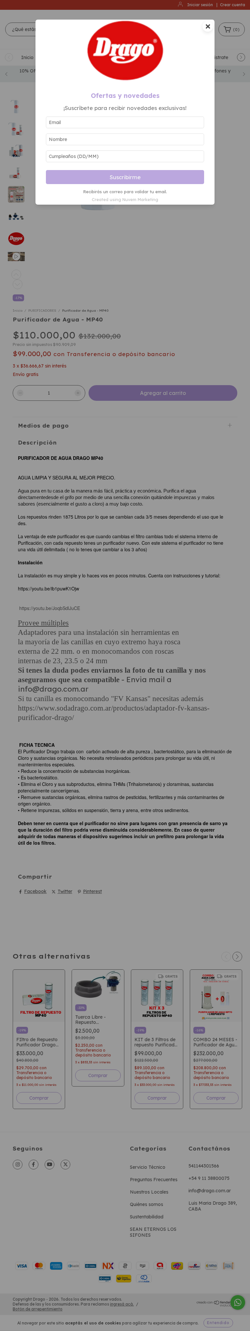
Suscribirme (125, 177)
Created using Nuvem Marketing (125, 199)
